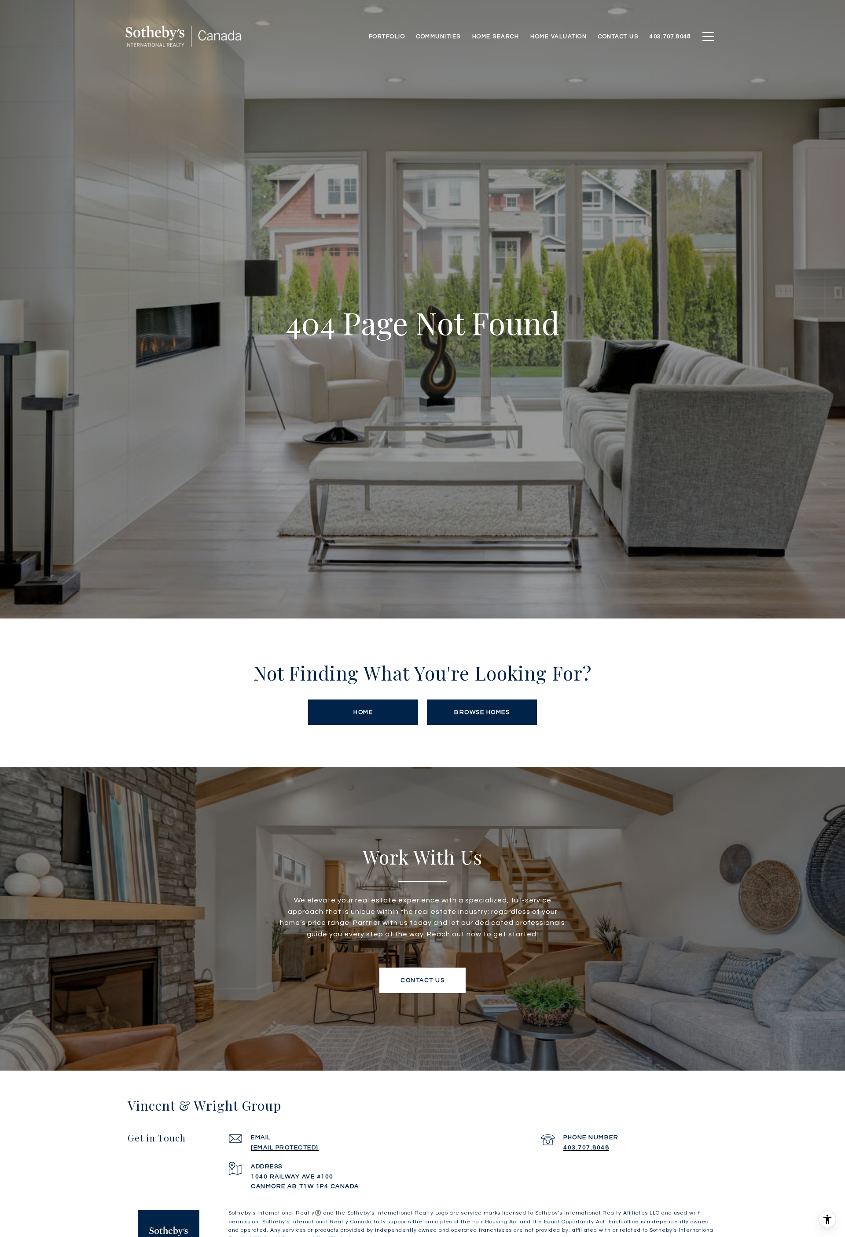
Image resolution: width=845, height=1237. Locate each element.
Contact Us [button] (422, 980)
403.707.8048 (586, 1148)
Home (363, 712)
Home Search (495, 36)
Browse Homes (482, 712)
